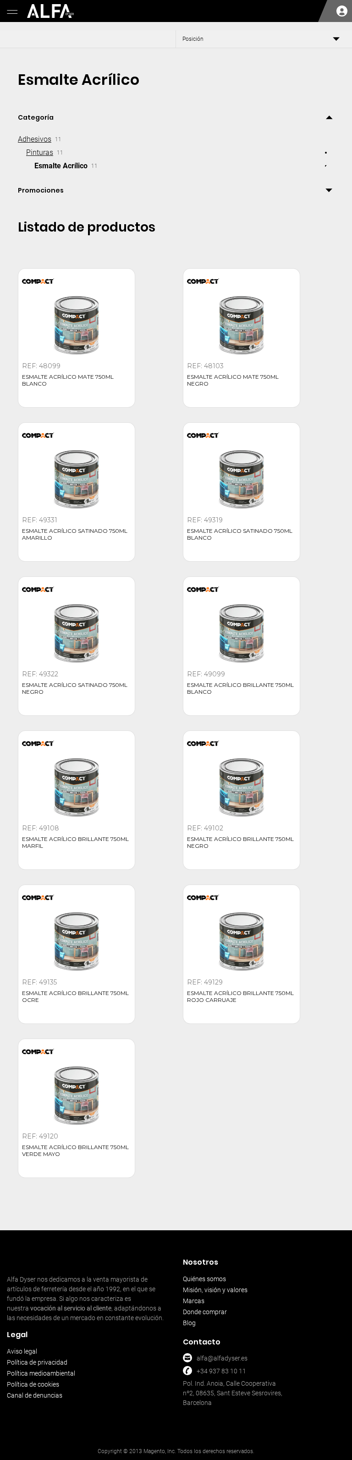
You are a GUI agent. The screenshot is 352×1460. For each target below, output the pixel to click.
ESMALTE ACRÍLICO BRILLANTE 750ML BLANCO (240, 688)
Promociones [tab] (41, 190)
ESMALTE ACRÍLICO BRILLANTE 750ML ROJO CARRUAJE (240, 996)
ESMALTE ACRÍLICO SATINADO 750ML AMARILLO (74, 534)
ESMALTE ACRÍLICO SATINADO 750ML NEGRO (74, 688)
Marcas (193, 1301)
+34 (202, 1371)
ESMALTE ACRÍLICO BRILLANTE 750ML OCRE (75, 996)
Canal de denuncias (34, 1395)
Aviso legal (22, 1351)
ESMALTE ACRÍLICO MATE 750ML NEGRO (233, 380)
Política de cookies (33, 1384)
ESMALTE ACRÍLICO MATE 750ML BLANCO (68, 380)
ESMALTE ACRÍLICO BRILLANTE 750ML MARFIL (75, 842)
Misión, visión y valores (215, 1290)
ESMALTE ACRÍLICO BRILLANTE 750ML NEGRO (240, 842)
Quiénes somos (204, 1279)
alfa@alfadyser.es (222, 1358)
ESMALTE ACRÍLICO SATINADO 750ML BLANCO (239, 534)
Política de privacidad (37, 1362)
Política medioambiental (41, 1373)
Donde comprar (205, 1312)
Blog (189, 1323)
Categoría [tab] (36, 117)
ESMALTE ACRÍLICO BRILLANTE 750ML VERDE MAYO (75, 1150)
